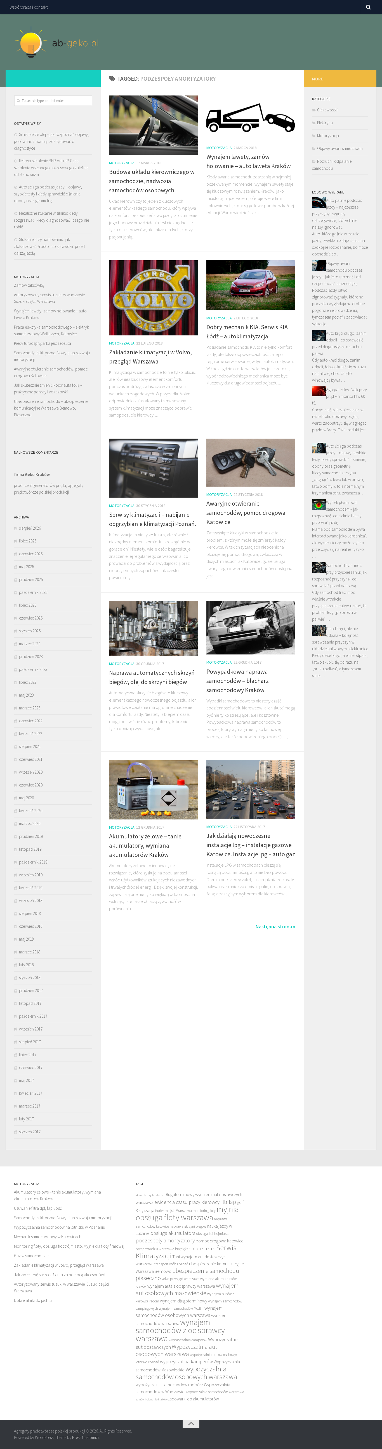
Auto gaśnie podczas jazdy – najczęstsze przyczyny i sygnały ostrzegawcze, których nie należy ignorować (337, 214)
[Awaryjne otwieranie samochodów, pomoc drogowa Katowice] (250, 463)
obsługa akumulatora (172, 1233)
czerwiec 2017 (31, 1067)
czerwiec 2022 (31, 720)
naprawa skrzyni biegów (188, 1226)
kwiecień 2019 (30, 887)
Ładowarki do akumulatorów (193, 1399)
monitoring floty (204, 1210)
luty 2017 (26, 1119)
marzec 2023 (29, 708)
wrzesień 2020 (31, 772)
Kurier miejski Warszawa (173, 1210)
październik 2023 (33, 669)
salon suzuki (202, 1248)
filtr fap (228, 1201)
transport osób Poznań (171, 1264)
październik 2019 (33, 862)
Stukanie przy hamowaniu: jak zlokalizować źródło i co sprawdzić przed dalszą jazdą (49, 246)
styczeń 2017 (30, 1131)
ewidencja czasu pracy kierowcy (187, 1202)
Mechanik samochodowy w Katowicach (47, 1236)
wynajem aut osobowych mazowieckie (187, 1289)
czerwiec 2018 (31, 926)
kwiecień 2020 (30, 810)
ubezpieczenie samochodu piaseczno (187, 1274)
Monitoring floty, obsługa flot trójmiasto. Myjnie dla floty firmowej (69, 1246)
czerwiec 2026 (31, 553)
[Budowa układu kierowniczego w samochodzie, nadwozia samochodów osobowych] (153, 125)
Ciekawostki (327, 110)
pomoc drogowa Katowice (220, 1241)
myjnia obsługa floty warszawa (187, 1213)
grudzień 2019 (31, 836)
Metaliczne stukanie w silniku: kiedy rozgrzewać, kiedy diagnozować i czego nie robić (51, 220)
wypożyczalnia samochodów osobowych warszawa (186, 1372)
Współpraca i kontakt (29, 7)
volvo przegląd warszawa (180, 1278)
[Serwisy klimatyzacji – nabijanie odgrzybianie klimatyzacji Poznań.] (153, 468)
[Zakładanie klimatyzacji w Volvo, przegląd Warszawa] (153, 297)
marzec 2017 (29, 1106)
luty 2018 (26, 964)
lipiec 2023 (27, 682)
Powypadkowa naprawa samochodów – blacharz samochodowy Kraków (237, 681)
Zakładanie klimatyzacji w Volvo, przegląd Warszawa (59, 1265)
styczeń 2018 (30, 977)
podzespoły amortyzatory (165, 1240)
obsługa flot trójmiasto (212, 1233)
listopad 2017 (30, 1003)
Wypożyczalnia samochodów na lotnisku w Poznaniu (59, 1227)
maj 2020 (26, 797)
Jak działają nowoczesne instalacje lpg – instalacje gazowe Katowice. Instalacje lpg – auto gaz (250, 845)
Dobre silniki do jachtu (33, 1300)
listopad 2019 (30, 849)
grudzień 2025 (31, 579)
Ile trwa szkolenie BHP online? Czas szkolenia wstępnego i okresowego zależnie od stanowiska (51, 167)
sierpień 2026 (30, 528)
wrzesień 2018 (31, 900)
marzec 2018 (29, 952)
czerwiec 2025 (31, 618)
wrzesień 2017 (31, 1029)
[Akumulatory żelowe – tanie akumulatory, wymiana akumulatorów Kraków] (153, 789)
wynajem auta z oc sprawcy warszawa (181, 1286)
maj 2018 (26, 939)
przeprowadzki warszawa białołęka (162, 1249)
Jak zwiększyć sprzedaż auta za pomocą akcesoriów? (59, 1274)
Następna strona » (275, 926)
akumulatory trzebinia (150, 1195)
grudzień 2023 (31, 656)
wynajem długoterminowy (183, 1301)
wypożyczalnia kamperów (186, 1361)
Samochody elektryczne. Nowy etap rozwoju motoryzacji (63, 1217)
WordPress (44, 1437)
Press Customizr (85, 1437)
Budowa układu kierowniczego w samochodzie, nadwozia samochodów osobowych (152, 181)
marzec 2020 (29, 823)
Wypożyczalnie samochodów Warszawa (214, 1392)
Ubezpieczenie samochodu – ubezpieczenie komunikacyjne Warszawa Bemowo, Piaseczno (51, 408)
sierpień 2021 (30, 746)
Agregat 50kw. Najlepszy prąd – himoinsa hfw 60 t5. (339, 396)
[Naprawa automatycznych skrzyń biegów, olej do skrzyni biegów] (153, 628)
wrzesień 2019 (31, 874)
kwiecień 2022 (30, 733)
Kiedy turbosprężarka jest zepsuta (42, 343)
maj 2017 (26, 1080)
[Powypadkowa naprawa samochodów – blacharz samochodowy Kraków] (250, 627)
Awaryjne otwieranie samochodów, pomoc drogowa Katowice (246, 512)
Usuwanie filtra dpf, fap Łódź (38, 1208)
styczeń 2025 (30, 630)
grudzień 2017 (31, 990)
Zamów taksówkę (29, 285)
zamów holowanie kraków (151, 1399)
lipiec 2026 (27, 541)
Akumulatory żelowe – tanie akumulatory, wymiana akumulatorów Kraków (145, 845)
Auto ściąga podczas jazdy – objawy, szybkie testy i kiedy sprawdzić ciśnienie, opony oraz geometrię (48, 193)
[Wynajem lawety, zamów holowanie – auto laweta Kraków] (250, 117)
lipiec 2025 (27, 605)
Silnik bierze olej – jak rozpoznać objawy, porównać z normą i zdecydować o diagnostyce (51, 141)
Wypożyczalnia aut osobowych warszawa (176, 1350)
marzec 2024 (29, 643)
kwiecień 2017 (30, 1093)
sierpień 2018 (30, 913)
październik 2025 (33, 592)
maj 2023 (26, 695)
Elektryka (325, 122)
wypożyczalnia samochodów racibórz (169, 1384)
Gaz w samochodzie (31, 1255)
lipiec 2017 (27, 1054)
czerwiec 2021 (31, 759)
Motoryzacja (122, 162)
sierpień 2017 (30, 1041)
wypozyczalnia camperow (188, 1340)
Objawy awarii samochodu (340, 148)
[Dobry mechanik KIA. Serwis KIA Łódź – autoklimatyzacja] (250, 285)
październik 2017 (33, 1016)
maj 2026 (26, 566)
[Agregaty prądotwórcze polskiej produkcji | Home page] (57, 42)
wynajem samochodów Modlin (181, 1308)
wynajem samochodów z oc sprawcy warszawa (180, 1330)
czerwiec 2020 (31, 785)
